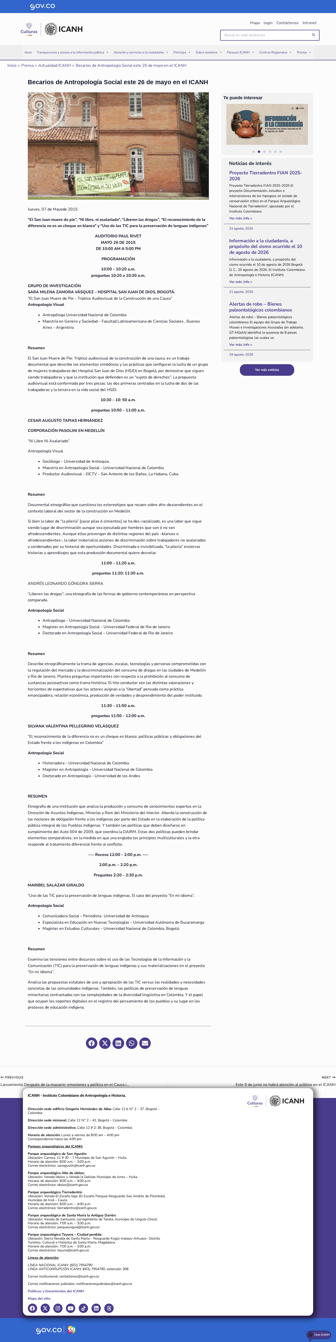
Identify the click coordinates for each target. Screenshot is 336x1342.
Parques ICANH (238, 52)
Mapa (255, 23)
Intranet (310, 23)
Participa (179, 52)
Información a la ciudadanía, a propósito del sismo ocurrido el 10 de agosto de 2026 (265, 247)
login (268, 23)
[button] (314, 35)
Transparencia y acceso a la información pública (70, 52)
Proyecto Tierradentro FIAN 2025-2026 (265, 176)
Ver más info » (240, 218)
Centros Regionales (273, 52)
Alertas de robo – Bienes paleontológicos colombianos (260, 307)
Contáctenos (287, 23)
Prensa (302, 52)
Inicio (28, 52)
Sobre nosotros (206, 52)
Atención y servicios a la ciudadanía (139, 52)
